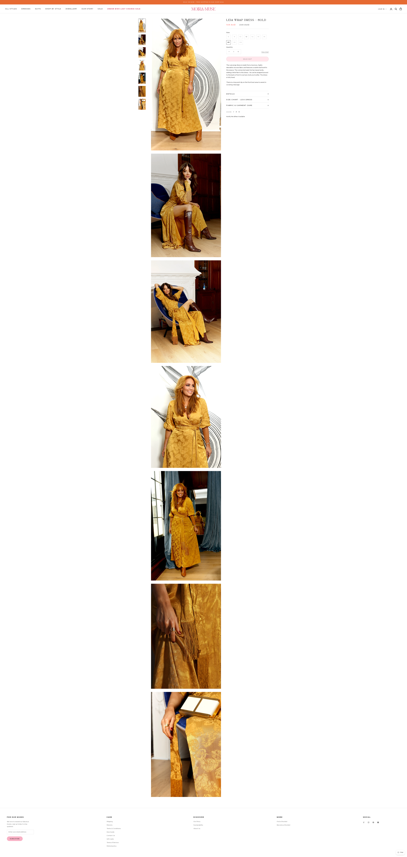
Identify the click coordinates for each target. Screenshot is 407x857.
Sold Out (247, 59)
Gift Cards (110, 839)
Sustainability (198, 825)
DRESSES (26, 9)
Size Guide (110, 832)
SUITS (38, 9)
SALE (100, 9)
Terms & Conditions (114, 828)
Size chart (265, 52)
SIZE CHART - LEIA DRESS (239, 100)
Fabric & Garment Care (239, 105)
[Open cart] (401, 9)
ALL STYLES (11, 9)
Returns (109, 825)
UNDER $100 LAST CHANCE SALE (124, 9)
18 (264, 37)
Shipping (110, 821)
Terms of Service (113, 842)
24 (241, 42)
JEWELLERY (71, 9)
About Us (196, 828)
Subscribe (15, 838)
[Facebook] (233, 111)
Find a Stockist (282, 821)
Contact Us (111, 835)
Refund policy (111, 846)
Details (230, 94)
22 (235, 42)
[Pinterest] (239, 111)
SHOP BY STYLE (53, 9)
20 (228, 42)
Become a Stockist (283, 825)
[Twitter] (236, 111)
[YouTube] (378, 822)
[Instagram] (368, 822)
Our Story (196, 821)
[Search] (396, 9)
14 (252, 37)
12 (246, 37)
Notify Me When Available (235, 116)
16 (258, 37)
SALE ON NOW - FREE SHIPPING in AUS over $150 (203, 2)
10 (240, 37)
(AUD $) (381, 9)
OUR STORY (87, 9)
